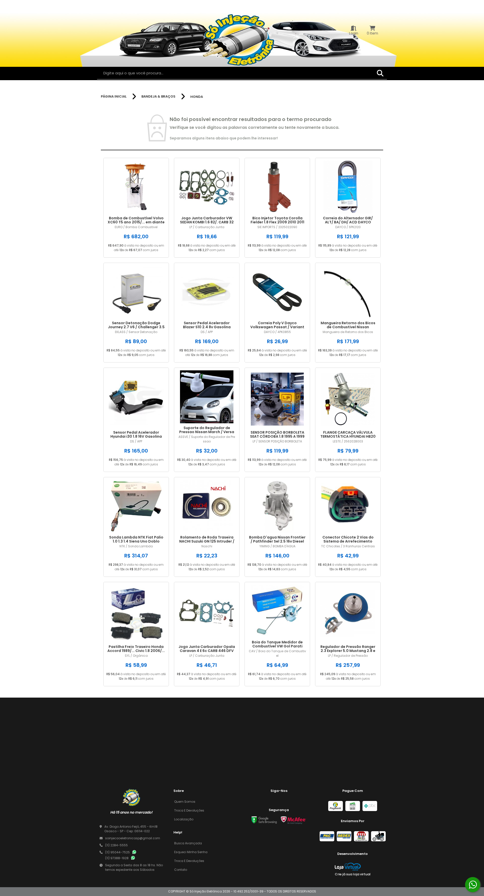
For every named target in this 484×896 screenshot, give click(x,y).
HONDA (196, 96)
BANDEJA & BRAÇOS (158, 96)
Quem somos (184, 801)
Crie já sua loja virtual (353, 874)
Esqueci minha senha (190, 852)
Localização (183, 819)
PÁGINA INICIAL (114, 96)
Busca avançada (188, 843)
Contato (180, 870)
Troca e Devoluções (189, 810)
